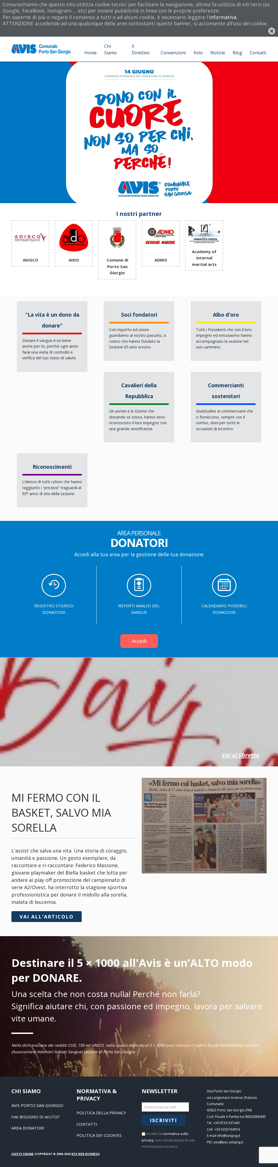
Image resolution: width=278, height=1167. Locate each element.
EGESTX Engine (22, 1154)
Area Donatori (27, 1128)
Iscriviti (163, 1120)
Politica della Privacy (101, 1112)
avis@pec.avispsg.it (228, 1142)
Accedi (139, 641)
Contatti (87, 1124)
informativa (222, 17)
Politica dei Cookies (99, 1135)
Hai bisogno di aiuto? (35, 1116)
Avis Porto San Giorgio (37, 1105)
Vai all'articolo (47, 916)
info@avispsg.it (228, 1135)
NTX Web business (85, 1154)
